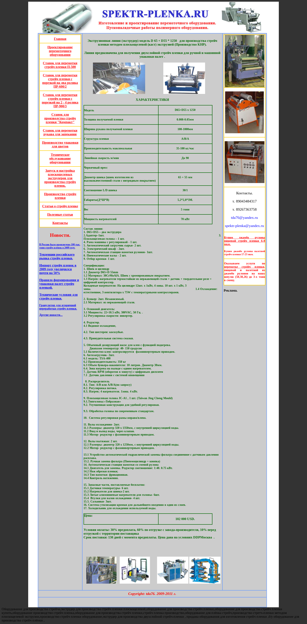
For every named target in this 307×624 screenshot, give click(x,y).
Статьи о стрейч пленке (60, 206)
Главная (60, 39)
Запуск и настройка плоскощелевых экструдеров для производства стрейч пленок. (60, 178)
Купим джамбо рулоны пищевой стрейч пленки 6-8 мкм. (244, 241)
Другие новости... (51, 314)
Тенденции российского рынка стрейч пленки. (57, 256)
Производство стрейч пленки (60, 196)
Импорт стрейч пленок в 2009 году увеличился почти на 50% (57, 269)
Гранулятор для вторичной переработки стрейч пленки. (58, 307)
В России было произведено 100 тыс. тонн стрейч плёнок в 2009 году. (59, 246)
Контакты (60, 223)
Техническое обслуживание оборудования (60, 158)
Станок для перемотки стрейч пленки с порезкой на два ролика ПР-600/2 (60, 80)
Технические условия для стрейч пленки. (58, 296)
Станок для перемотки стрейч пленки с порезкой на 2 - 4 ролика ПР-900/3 (60, 100)
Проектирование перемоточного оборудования (60, 50)
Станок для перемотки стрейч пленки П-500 (60, 65)
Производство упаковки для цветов (60, 144)
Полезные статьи (60, 214)
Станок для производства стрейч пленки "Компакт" (60, 118)
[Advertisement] (61, 390)
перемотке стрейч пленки (244, 266)
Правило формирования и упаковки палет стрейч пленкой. (59, 283)
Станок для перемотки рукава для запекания (60, 132)
